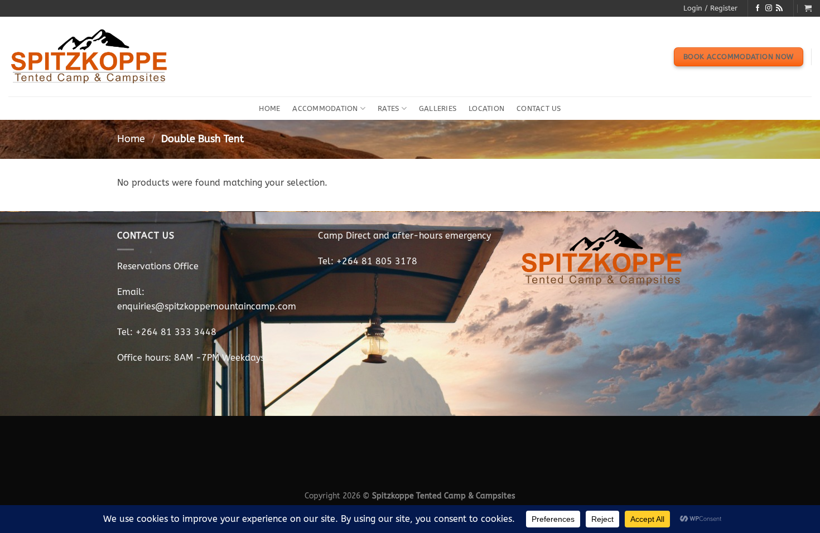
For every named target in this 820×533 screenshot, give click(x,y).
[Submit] (799, 108)
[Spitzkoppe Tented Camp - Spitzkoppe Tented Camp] (89, 57)
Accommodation (325, 108)
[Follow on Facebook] (757, 8)
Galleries (437, 108)
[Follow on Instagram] (768, 8)
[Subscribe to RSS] (779, 8)
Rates (388, 108)
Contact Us (539, 108)
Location (486, 108)
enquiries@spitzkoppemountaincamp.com (206, 306)
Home (269, 108)
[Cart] (808, 8)
